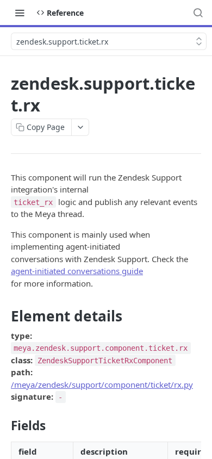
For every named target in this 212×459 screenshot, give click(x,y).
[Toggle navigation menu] (19, 12)
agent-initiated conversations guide (77, 270)
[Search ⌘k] (198, 12)
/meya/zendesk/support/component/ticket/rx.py (102, 384)
